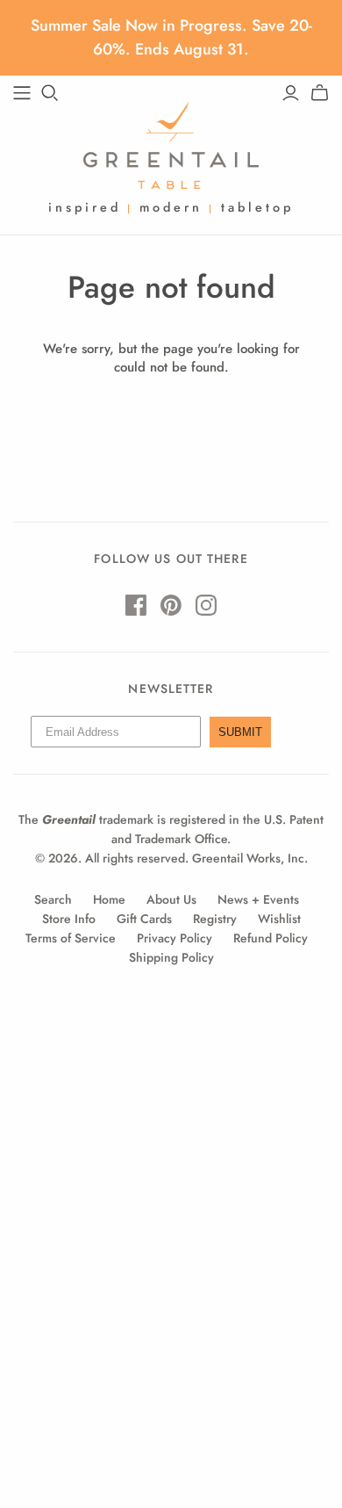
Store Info (69, 918)
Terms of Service (70, 938)
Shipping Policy (171, 957)
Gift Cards (144, 918)
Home (109, 899)
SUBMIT (240, 732)
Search (53, 899)
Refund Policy (270, 938)
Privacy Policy (174, 938)
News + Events (258, 899)
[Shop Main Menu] (22, 93)
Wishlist (279, 918)
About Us (171, 899)
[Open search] (50, 93)
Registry (215, 918)
